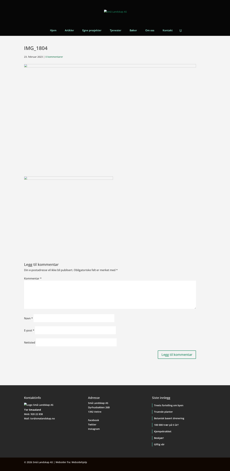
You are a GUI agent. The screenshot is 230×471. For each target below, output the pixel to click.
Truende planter (163, 411)
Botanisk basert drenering (169, 418)
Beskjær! (159, 438)
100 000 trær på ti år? (166, 424)
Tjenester (115, 30)
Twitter (92, 424)
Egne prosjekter (91, 30)
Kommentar (33, 278)
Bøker (133, 30)
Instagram (94, 428)
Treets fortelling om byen (168, 405)
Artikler (69, 30)
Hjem (53, 30)
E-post (29, 330)
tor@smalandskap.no (42, 418)
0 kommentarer (54, 56)
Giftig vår (159, 444)
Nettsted (29, 342)
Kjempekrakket (162, 431)
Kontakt (168, 30)
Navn (28, 318)
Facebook (93, 420)
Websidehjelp (79, 462)
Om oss (149, 30)
